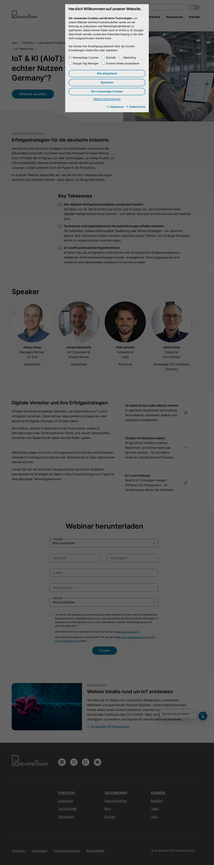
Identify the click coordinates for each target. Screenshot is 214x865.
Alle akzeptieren (107, 73)
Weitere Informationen (106, 99)
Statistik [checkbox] (111, 57)
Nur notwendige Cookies (107, 91)
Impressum (117, 106)
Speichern (107, 82)
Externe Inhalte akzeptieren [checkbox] (122, 63)
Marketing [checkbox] (129, 57)
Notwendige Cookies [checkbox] (85, 57)
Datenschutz (137, 106)
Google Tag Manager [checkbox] (85, 63)
